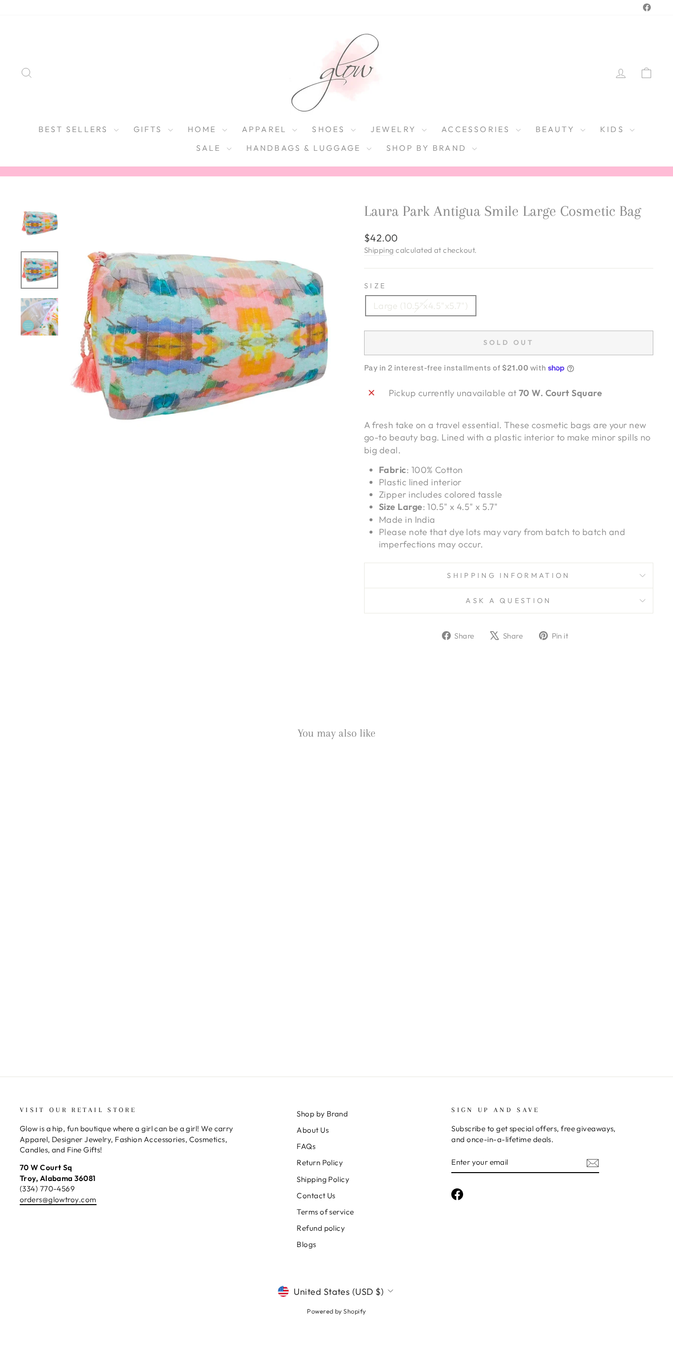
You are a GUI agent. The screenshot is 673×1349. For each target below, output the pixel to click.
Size (375, 285)
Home (204, 129)
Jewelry (395, 129)
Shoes (330, 129)
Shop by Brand (428, 148)
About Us (313, 1130)
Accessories (477, 129)
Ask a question (508, 600)
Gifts (150, 129)
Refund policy (321, 1228)
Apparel (266, 129)
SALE (210, 148)
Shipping (379, 250)
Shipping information (508, 575)
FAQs (306, 1146)
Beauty (557, 129)
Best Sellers (74, 129)
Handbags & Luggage (305, 148)
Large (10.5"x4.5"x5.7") (420, 305)
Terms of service (325, 1211)
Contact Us (316, 1195)
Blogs (306, 1244)
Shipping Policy (323, 1179)
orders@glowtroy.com (58, 1199)
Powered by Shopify (336, 1311)
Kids (613, 129)
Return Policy (320, 1162)
